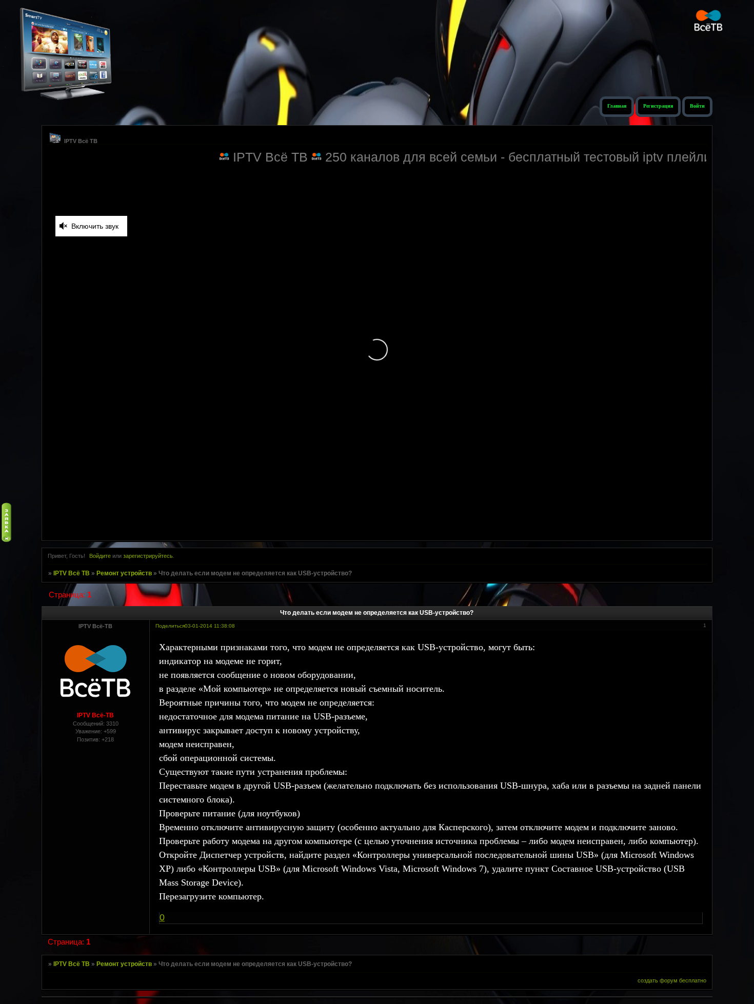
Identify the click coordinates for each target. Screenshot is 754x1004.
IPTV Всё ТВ (71, 573)
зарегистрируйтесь (148, 556)
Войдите (100, 556)
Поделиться (170, 626)
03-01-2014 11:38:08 (210, 626)
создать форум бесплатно (672, 980)
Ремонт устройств (124, 573)
